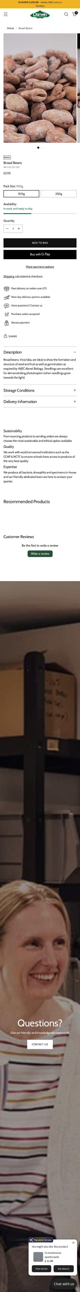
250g (58, 194)
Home (10, 28)
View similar (42, 1268)
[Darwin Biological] (40, 14)
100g (21, 194)
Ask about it (63, 1268)
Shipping (8, 276)
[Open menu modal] (6, 14)
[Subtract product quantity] (7, 229)
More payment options (40, 267)
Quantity (9, 221)
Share (13, 336)
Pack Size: (13, 186)
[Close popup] (73, 1243)
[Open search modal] (66, 14)
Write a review (40, 553)
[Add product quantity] (18, 229)
